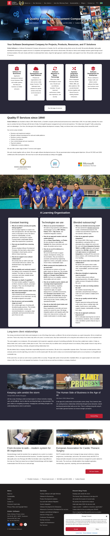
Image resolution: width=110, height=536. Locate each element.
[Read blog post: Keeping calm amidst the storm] (30, 381)
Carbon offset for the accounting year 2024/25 (85, 509)
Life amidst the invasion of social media (84, 499)
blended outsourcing (93, 227)
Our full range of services (55, 108)
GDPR (60, 154)
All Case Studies (94, 471)
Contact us (91, 3)
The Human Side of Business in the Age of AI (85, 496)
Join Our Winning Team (61, 3)
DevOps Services (45, 520)
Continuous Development (47, 517)
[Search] (97, 3)
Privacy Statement (87, 533)
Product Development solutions (48, 499)
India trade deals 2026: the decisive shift (84, 504)
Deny (97, 529)
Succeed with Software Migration (49, 501)
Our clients (47, 3)
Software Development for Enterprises (50, 507)
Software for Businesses (47, 496)
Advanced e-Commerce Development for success (54, 509)
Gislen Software (17, 529)
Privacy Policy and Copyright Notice (17, 507)
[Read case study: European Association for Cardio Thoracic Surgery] (79, 437)
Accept (76, 529)
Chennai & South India (13, 504)
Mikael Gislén (70, 398)
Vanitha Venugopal (21, 395)
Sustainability (74, 3)
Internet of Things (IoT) (46, 514)
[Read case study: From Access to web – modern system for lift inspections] (30, 437)
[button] (106, 516)
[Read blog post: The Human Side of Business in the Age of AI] (79, 381)
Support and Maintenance (47, 522)
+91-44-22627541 (14, 520)
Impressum (94, 533)
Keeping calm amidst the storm (81, 493)
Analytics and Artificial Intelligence (49, 512)
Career (9, 499)
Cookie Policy (79, 533)
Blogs (83, 3)
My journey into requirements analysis (83, 501)
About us (28, 3)
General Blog (94, 416)
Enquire (55, 28)
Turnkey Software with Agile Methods (50, 493)
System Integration (45, 504)
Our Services (37, 3)
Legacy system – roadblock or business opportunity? (87, 507)
